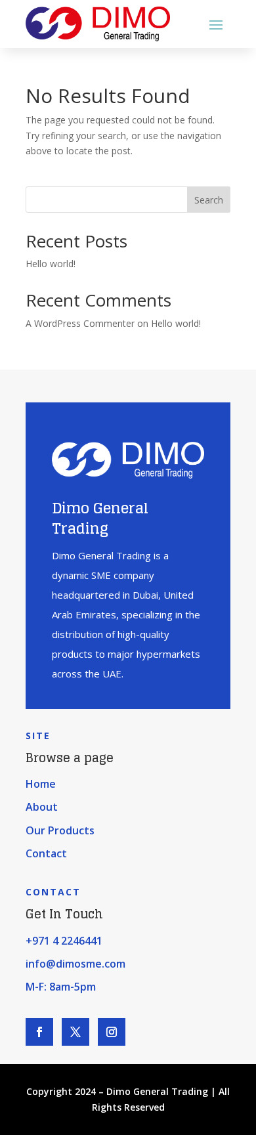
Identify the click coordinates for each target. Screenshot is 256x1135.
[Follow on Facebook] (39, 1032)
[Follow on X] (75, 1032)
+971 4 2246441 (64, 940)
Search (208, 200)
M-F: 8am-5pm (61, 986)
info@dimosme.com (75, 963)
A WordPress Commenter (80, 323)
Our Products (60, 830)
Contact (46, 853)
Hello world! (50, 263)
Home (41, 784)
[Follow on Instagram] (111, 1032)
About (42, 807)
